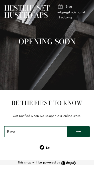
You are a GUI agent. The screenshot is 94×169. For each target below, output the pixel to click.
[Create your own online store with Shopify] (68, 162)
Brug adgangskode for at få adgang (71, 12)
